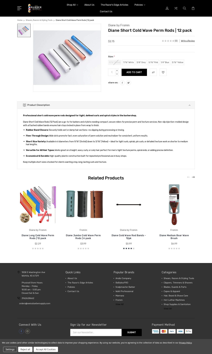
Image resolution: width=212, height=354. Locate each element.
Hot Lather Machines (174, 300)
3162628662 (28, 298)
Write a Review (188, 41)
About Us (89, 4)
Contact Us (106, 11)
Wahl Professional (124, 291)
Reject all (25, 349)
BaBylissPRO (122, 282)
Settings (10, 349)
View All (120, 304)
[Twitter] (128, 82)
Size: (111, 56)
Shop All (71, 4)
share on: (113, 82)
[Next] (193, 177)
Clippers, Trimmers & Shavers (178, 282)
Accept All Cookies (46, 349)
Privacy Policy (185, 342)
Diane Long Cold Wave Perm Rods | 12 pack (38, 237)
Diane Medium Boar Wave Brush (174, 237)
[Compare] (175, 10)
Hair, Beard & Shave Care (176, 295)
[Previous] (188, 177)
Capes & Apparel (172, 291)
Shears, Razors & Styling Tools (179, 278)
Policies (139, 4)
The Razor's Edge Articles (114, 4)
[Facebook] (122, 82)
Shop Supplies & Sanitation (177, 304)
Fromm (119, 300)
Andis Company (123, 278)
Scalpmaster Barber (125, 287)
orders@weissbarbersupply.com (34, 303)
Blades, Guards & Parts (175, 287)
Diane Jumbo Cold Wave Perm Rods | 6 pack (83, 237)
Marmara (120, 295)
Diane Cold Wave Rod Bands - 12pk (129, 237)
